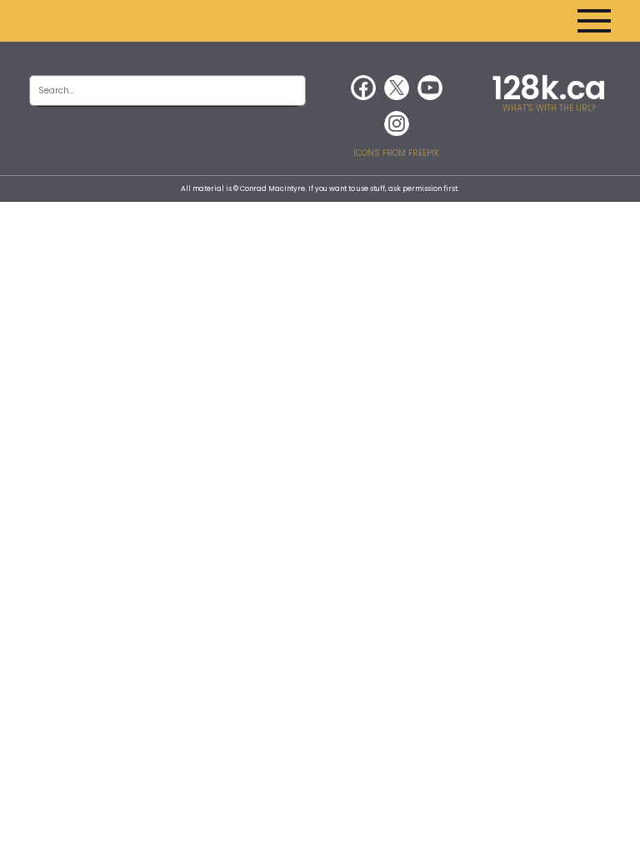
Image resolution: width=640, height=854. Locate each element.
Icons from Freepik (396, 153)
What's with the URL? (548, 108)
